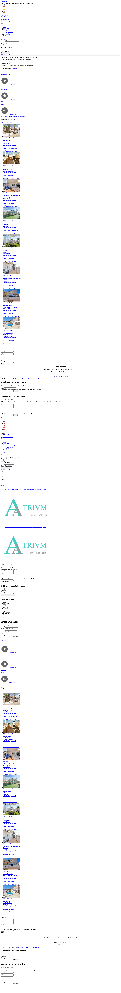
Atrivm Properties (4, 16)
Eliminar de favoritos (18, 489)
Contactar (5, 37)
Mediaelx (19, 378)
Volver (118, 485)
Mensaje (2, 633)
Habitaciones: (4, 47)
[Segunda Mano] (5, 99)
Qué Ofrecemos (6, 34)
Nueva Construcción (10, 30)
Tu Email (3, 626)
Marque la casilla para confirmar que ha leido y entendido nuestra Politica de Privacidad (21, 361)
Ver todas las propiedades (6, 122)
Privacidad (30, 378)
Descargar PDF (42, 489)
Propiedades (6, 29)
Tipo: (2, 46)
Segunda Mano (9, 32)
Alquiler (8, 33)
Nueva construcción (5, 74)
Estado (2, 40)
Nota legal (24, 378)
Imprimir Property (35, 489)
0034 (5, 19)
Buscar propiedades (5, 52)
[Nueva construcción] (5, 84)
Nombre (2, 589)
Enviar (2, 363)
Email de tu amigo (5, 629)
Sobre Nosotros (6, 28)
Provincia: (3, 42)
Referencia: (3, 50)
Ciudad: (2, 43)
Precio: (2, 48)
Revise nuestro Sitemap (8, 67)
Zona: (2, 44)
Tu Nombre (3, 625)
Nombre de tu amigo (5, 628)
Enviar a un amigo (27, 489)
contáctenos (15, 68)
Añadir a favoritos (9, 489)
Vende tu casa (6, 35)
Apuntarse (16, 391)
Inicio (4, 27)
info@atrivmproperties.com (7, 21)
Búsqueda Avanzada (5, 54)
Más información (12, 84)
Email (2, 388)
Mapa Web (36, 378)
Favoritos (3, 39)
